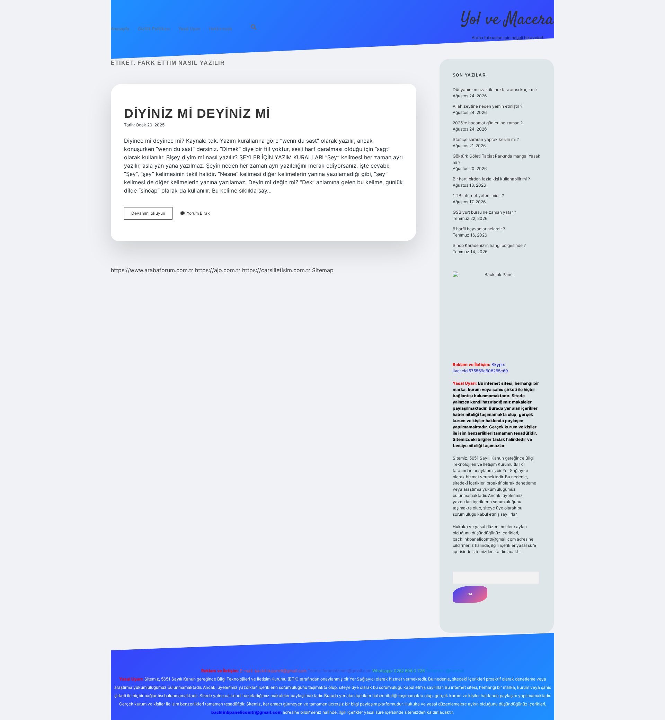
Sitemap (323, 270)
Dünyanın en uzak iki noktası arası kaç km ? (495, 89)
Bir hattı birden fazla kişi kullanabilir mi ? (491, 178)
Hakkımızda (220, 28)
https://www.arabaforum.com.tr (152, 270)
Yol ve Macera (507, 20)
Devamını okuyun (151, 215)
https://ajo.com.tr (217, 270)
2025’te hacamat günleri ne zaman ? (488, 122)
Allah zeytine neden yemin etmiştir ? (487, 106)
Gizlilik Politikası (154, 28)
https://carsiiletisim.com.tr (276, 270)
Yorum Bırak (198, 213)
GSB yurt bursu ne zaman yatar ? (484, 212)
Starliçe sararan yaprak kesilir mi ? (486, 139)
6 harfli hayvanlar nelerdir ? (479, 228)
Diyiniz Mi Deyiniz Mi (197, 113)
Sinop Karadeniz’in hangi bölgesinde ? (489, 245)
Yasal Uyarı (189, 28)
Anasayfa (120, 28)
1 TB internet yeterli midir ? (478, 195)
